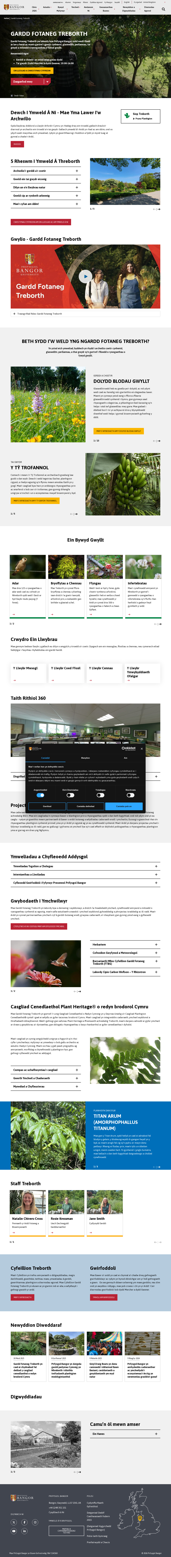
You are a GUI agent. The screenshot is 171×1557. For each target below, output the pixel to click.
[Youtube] (14, 1531)
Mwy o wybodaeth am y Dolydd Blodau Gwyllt (118, 431)
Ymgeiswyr (77, 2)
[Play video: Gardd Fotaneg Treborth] (85, 277)
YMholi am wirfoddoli (103, 1297)
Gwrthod (47, 806)
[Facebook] (24, 1522)
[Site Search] (163, 9)
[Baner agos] (142, 749)
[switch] (70, 795)
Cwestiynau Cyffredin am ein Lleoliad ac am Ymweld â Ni (41, 222)
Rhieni (85, 2)
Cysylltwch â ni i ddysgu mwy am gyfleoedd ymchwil (39, 926)
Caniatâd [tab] (45, 758)
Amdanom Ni (88, 9)
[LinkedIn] (24, 1531)
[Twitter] (14, 1522)
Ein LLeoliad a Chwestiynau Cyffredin (32, 71)
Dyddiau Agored (96, 2)
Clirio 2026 (34, 9)
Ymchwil (75, 7)
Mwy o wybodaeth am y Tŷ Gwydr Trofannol (35, 501)
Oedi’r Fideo (19, 96)
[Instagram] (35, 1522)
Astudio (46, 7)
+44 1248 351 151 (57, 1507)
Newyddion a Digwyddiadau (128, 9)
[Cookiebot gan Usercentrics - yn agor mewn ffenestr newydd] (123, 749)
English (127, 2)
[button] (46, 171)
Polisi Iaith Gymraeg (97, 1536)
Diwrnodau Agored (149, 9)
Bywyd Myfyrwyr (61, 9)
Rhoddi (17, 144)
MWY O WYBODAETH (22, 1297)
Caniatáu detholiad (85, 806)
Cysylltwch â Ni (56, 1512)
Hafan (6, 18)
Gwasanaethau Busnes (105, 9)
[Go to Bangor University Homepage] (14, 7)
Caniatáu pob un (124, 806)
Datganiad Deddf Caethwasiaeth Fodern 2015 (98, 1516)
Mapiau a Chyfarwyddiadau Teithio (66, 1531)
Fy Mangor (108, 2)
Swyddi (117, 2)
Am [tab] (125, 758)
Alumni (68, 2)
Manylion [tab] (85, 758)
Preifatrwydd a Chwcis (98, 1542)
